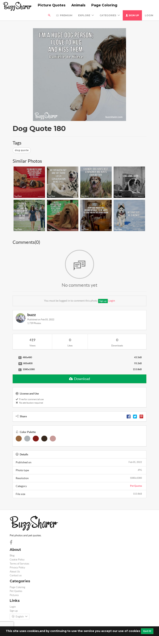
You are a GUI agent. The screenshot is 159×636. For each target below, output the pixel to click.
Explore (84, 15)
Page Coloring (104, 5)
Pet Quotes (136, 486)
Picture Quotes (52, 5)
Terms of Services (19, 563)
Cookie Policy (17, 559)
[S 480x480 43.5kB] (14, 358)
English (19, 616)
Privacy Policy (17, 567)
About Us (15, 571)
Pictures (14, 595)
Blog (12, 555)
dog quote (22, 150)
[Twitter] (135, 416)
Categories (108, 15)
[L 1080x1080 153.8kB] (14, 370)
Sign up (133, 15)
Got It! (147, 631)
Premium (65, 15)
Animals (78, 5)
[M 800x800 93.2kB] (14, 364)
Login (149, 15)
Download (81, 379)
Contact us (16, 575)
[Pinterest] (141, 416)
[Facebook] (128, 416)
